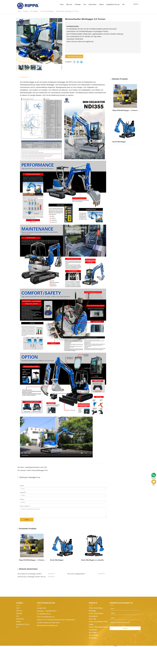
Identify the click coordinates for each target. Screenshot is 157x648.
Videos (101, 4)
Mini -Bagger (34, 11)
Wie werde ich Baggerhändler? (76, 573)
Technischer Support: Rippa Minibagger (100, 646)
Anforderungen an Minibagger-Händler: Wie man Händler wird (33, 576)
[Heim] (28, 5)
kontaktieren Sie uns (113, 4)
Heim (62, 4)
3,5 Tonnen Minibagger (47, 11)
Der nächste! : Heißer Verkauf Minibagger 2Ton (33, 470)
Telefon (22, 499)
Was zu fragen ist (25, 506)
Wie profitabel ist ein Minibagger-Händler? (30, 573)
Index (115, 646)
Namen (22, 485)
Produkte (25, 11)
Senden (27, 519)
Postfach (22, 492)
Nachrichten (20, 619)
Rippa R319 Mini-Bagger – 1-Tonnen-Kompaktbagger (32, 560)
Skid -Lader (92, 619)
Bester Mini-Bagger (57, 560)
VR (123, 4)
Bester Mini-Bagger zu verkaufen (92, 560)
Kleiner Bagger (94, 635)
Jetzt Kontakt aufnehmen (74, 56)
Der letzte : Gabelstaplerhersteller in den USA (32, 467)
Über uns (19, 611)
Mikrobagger (93, 638)
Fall (84, 4)
